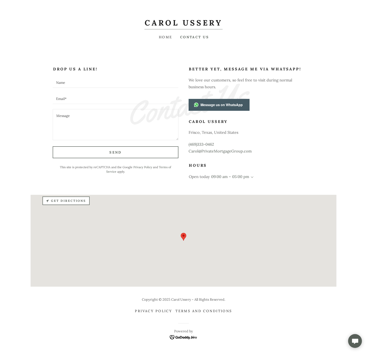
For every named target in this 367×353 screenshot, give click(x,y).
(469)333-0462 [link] (201, 144)
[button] (251, 177)
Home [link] (165, 37)
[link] (183, 24)
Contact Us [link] (194, 37)
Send (115, 152)
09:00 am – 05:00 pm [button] (230, 176)
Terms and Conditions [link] (203, 311)
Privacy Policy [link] (142, 167)
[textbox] (115, 82)
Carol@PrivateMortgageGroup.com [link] (220, 151)
